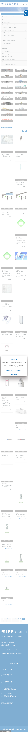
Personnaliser (14, 374)
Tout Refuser (9, 370)
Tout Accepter (19, 370)
